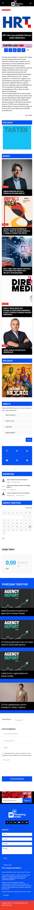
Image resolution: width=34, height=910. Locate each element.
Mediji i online (6, 10)
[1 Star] (18, 562)
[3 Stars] (23, 562)
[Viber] (23, 50)
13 (17, 523)
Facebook (19, 720)
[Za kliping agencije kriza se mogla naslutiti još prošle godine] (17, 633)
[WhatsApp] (15, 50)
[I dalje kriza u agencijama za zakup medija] (17, 665)
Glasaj (29, 440)
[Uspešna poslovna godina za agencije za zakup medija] (17, 602)
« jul (3, 538)
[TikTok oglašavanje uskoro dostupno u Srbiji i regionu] (17, 696)
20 (17, 527)
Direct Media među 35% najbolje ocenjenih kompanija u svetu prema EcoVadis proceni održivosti (17, 311)
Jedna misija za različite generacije (14, 351)
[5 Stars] (18, 566)
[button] (18, 415)
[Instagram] (17, 460)
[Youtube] (7, 460)
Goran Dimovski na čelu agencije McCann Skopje (14, 192)
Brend (5, 345)
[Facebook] (6, 50)
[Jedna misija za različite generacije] (17, 333)
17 (4, 527)
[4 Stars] (26, 562)
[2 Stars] (21, 562)
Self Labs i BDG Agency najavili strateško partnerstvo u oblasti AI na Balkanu (17, 271)
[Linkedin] (27, 451)
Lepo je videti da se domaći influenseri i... (18, 479)
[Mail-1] (27, 460)
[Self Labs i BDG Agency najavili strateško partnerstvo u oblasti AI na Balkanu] (17, 252)
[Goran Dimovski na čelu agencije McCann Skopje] (17, 174)
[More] (28, 50)
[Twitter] (17, 451)
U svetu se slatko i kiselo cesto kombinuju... (18, 493)
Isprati (5, 187)
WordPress (6, 719)
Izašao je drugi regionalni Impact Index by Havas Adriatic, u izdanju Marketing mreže (16, 231)
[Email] (19, 50)
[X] (10, 50)
